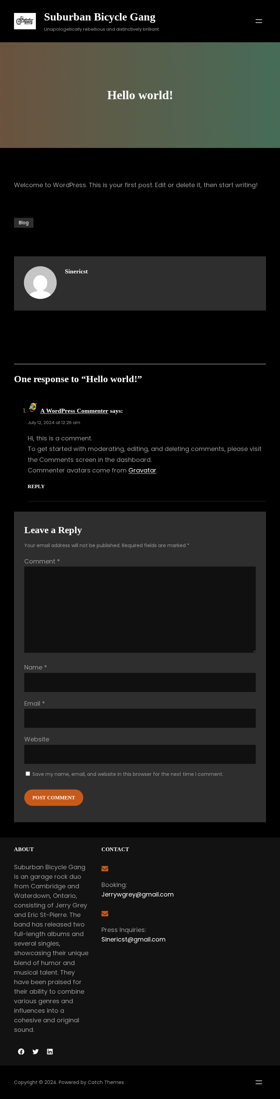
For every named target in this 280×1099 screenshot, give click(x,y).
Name (35, 667)
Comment (42, 561)
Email (34, 703)
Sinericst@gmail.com (133, 939)
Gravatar (142, 470)
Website (36, 739)
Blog (24, 222)
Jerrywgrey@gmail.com (137, 894)
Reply (36, 486)
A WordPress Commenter (74, 410)
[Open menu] (259, 21)
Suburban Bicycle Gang (99, 17)
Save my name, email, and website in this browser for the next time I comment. (127, 774)
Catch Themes (106, 1082)
